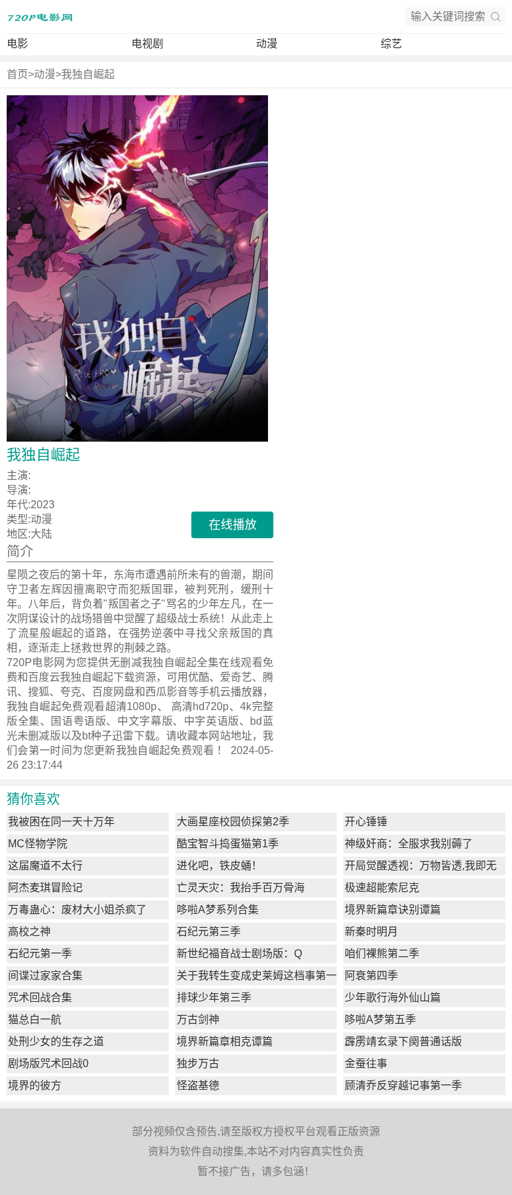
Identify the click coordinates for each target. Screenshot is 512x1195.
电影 (17, 43)
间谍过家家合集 (45, 975)
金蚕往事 (366, 1063)
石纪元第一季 (40, 953)
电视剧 (147, 43)
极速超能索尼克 (382, 887)
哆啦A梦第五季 (380, 1019)
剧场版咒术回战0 (48, 1063)
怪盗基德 (198, 1085)
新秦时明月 (371, 931)
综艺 (391, 43)
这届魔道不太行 (45, 865)
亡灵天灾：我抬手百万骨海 (241, 887)
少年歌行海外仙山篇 (393, 997)
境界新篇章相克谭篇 (225, 1041)
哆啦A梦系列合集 (218, 909)
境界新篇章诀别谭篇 (393, 909)
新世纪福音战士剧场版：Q (239, 953)
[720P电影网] (40, 16)
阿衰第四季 (371, 975)
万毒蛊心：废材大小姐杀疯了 (77, 909)
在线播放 (233, 525)
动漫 (266, 43)
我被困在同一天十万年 (61, 821)
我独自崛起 (88, 74)
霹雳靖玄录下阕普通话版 (403, 1041)
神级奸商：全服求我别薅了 (409, 843)
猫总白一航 (34, 1019)
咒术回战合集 (40, 997)
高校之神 (29, 931)
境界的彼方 (34, 1085)
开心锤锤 (366, 821)
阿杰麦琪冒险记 (45, 887)
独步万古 (198, 1063)
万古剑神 (198, 1019)
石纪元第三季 (209, 931)
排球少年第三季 (214, 997)
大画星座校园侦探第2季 (233, 821)
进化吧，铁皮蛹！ (219, 865)
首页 (17, 74)
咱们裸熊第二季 (382, 953)
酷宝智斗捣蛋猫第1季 (228, 843)
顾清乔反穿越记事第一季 (403, 1085)
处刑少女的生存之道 (56, 1041)
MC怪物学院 (37, 843)
